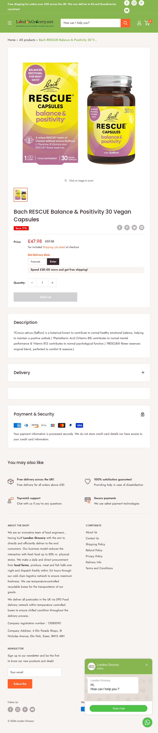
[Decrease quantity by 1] (32, 283)
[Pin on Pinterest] (127, 227)
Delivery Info (93, 562)
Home (11, 40)
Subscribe (19, 684)
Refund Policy (94, 550)
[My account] (139, 23)
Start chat (119, 708)
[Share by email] (141, 227)
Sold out (45, 297)
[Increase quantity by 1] (52, 283)
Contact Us (92, 538)
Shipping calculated (54, 247)
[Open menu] (10, 23)
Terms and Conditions (99, 568)
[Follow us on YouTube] (126, 10)
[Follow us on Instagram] (134, 3)
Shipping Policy (95, 544)
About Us (91, 532)
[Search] (125, 23)
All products (27, 40)
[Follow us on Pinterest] (141, 3)
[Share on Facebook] (119, 227)
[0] (147, 23)
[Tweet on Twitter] (134, 227)
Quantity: (19, 283)
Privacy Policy (94, 556)
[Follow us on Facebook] (126, 3)
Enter (53, 261)
